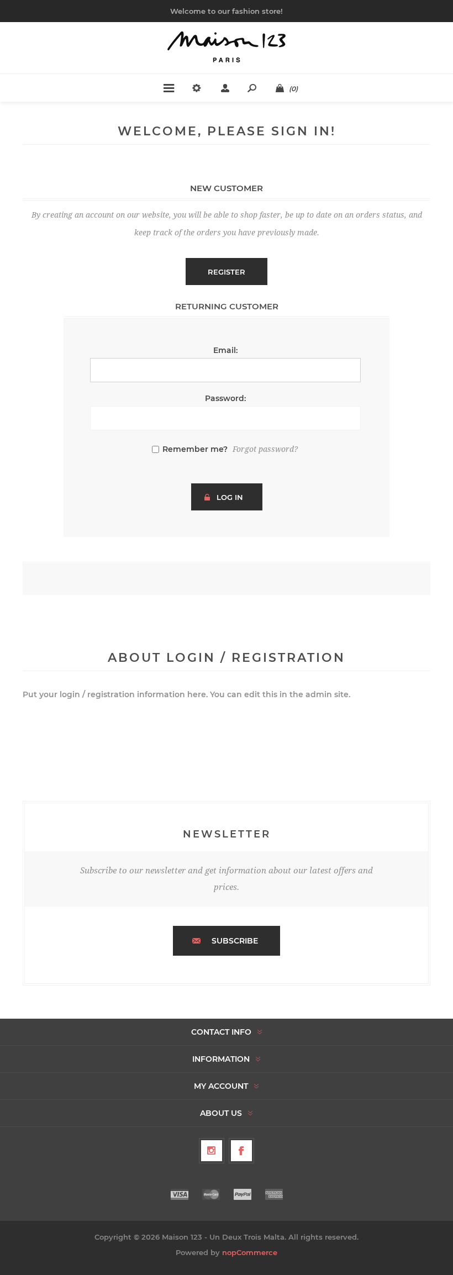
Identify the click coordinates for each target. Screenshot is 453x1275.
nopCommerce (249, 1252)
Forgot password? (265, 449)
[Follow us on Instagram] (211, 1150)
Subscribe (235, 941)
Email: (225, 350)
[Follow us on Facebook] (241, 1150)
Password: (225, 398)
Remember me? (195, 449)
